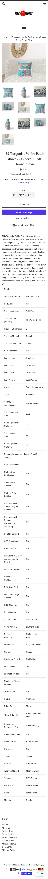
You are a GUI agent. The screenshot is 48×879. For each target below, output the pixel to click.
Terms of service (9, 837)
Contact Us (7, 847)
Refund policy (8, 840)
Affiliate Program (9, 844)
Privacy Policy (8, 831)
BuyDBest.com (23, 865)
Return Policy (8, 834)
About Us (6, 828)
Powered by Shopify (36, 865)
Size (23, 191)
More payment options (24, 218)
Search (5, 825)
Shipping (14, 174)
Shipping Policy (8, 850)
